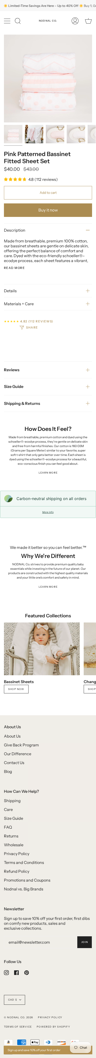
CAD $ (12, 999)
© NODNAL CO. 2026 (18, 1017)
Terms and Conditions (24, 862)
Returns (11, 835)
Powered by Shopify (53, 1026)
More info (48, 512)
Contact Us (14, 762)
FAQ (8, 827)
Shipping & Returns (22, 403)
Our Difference (17, 753)
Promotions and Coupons (27, 880)
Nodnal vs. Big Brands (23, 888)
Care (8, 809)
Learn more (48, 472)
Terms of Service (18, 1026)
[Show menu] (7, 21)
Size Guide (13, 386)
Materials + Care (19, 303)
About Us (12, 736)
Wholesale (13, 844)
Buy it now (48, 210)
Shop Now (16, 689)
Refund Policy (16, 871)
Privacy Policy (16, 853)
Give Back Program (21, 744)
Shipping (12, 800)
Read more (14, 267)
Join (84, 942)
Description (14, 230)
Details (10, 290)
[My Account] (75, 21)
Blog (8, 771)
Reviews (11, 369)
